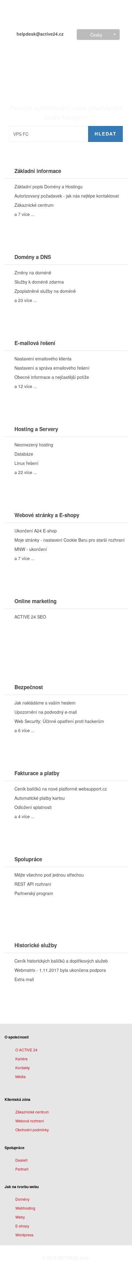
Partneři (22, 1169)
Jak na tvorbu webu (22, 1186)
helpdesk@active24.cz (39, 34)
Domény (22, 1199)
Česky (96, 35)
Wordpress (24, 1234)
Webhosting (25, 1208)
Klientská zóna (17, 1099)
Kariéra (21, 1058)
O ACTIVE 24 (26, 1049)
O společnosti (17, 1037)
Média (20, 1076)
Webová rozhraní (29, 1120)
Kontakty (22, 1067)
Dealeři (21, 1160)
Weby (20, 1216)
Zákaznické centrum (32, 1111)
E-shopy (22, 1225)
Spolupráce (15, 1147)
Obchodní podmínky (32, 1129)
